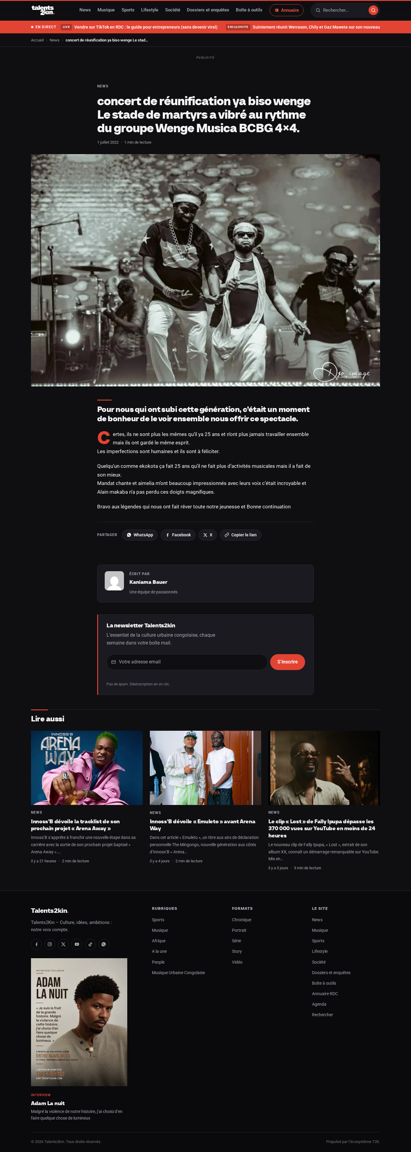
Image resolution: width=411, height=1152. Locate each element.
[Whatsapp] (103, 944)
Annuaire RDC (325, 993)
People (158, 962)
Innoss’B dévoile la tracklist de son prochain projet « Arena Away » (75, 825)
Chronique (241, 919)
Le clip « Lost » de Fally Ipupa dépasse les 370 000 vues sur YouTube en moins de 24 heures (321, 828)
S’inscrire (287, 662)
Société (172, 10)
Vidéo (237, 962)
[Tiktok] (90, 944)
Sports (128, 10)
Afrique (158, 940)
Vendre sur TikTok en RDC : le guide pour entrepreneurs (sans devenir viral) (140, 27)
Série (236, 940)
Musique (106, 10)
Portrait (239, 930)
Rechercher (322, 1014)
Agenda (319, 1004)
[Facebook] (36, 944)
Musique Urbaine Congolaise (178, 972)
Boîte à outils (249, 10)
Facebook (181, 534)
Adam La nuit (48, 1103)
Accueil (37, 40)
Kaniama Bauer (148, 582)
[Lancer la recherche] (373, 10)
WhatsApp (143, 534)
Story (237, 951)
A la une (159, 951)
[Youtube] (76, 944)
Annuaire (290, 10)
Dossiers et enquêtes (208, 10)
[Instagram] (50, 944)
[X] (63, 944)
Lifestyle (149, 10)
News (85, 10)
